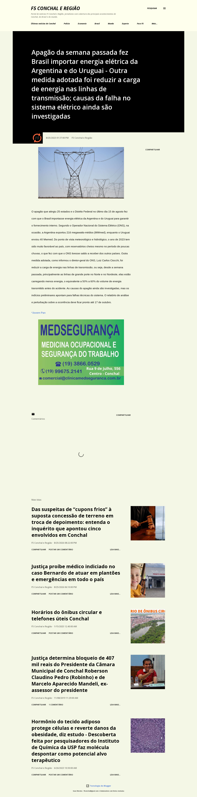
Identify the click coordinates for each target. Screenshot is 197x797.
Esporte (125, 23)
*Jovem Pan (38, 312)
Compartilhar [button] (152, 149)
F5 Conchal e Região (55, 8)
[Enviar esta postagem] (33, 415)
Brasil (97, 23)
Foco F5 (140, 23)
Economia (82, 23)
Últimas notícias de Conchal (43, 23)
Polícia (67, 23)
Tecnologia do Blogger (100, 786)
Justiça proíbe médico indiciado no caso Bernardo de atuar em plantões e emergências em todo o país (75, 573)
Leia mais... (115, 549)
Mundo (111, 23)
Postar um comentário (61, 549)
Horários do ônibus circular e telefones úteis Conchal (66, 615)
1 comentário (56, 704)
